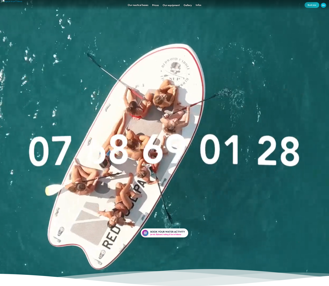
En (323, 5)
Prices (155, 5)
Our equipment (171, 5)
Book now (312, 5)
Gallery (188, 5)
